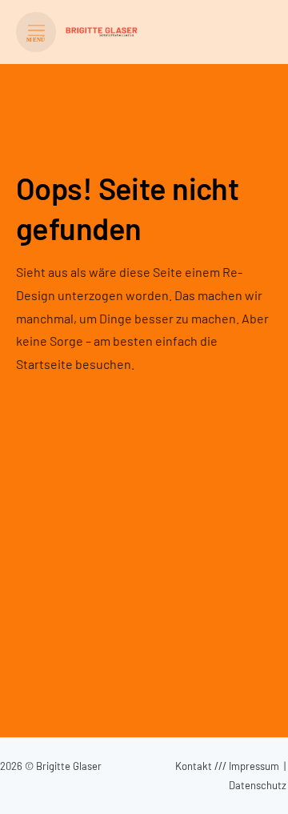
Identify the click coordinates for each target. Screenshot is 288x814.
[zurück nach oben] (256, 787)
